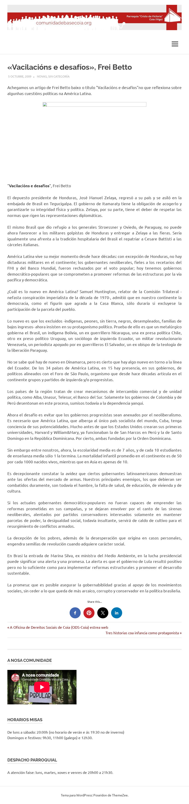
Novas (42, 76)
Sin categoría (59, 76)
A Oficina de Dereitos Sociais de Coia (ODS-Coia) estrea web (59, 627)
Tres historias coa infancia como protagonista (142, 632)
